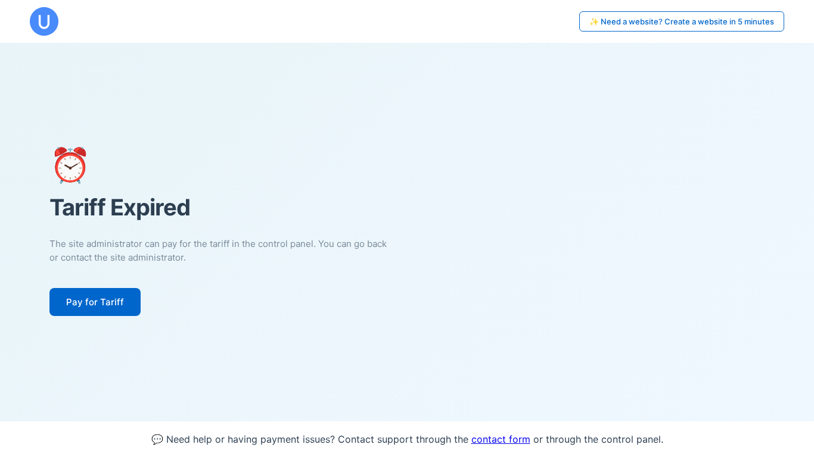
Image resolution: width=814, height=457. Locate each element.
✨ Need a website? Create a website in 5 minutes (681, 21)
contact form (500, 439)
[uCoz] (44, 21)
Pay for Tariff (95, 302)
